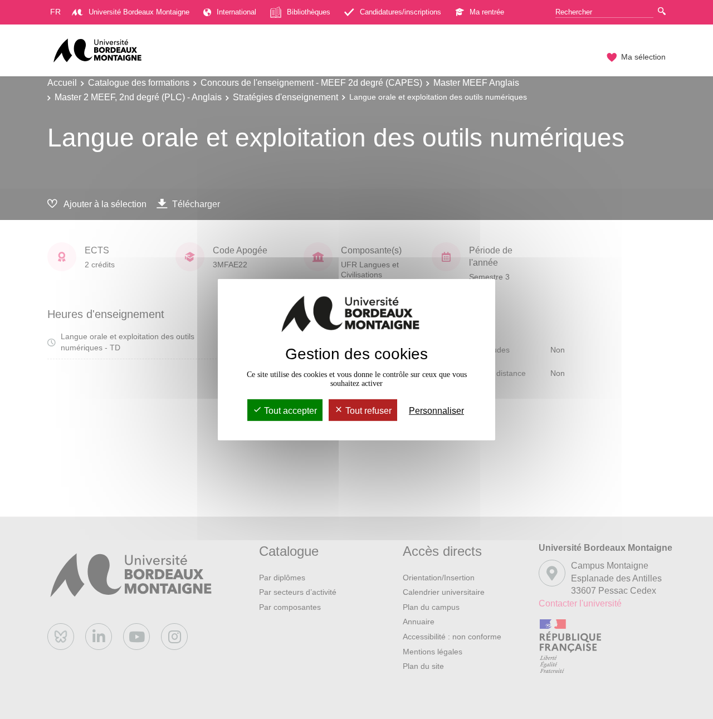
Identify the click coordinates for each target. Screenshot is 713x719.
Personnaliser (436, 410)
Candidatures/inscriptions (400, 12)
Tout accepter (289, 410)
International (236, 12)
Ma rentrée (487, 12)
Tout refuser (367, 410)
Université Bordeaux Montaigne (139, 12)
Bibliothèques (308, 12)
